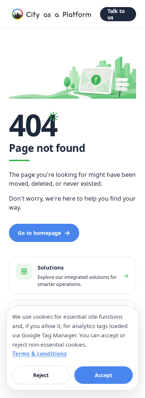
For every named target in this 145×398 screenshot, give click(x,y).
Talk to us (116, 14)
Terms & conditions (39, 353)
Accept (103, 375)
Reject (41, 375)
